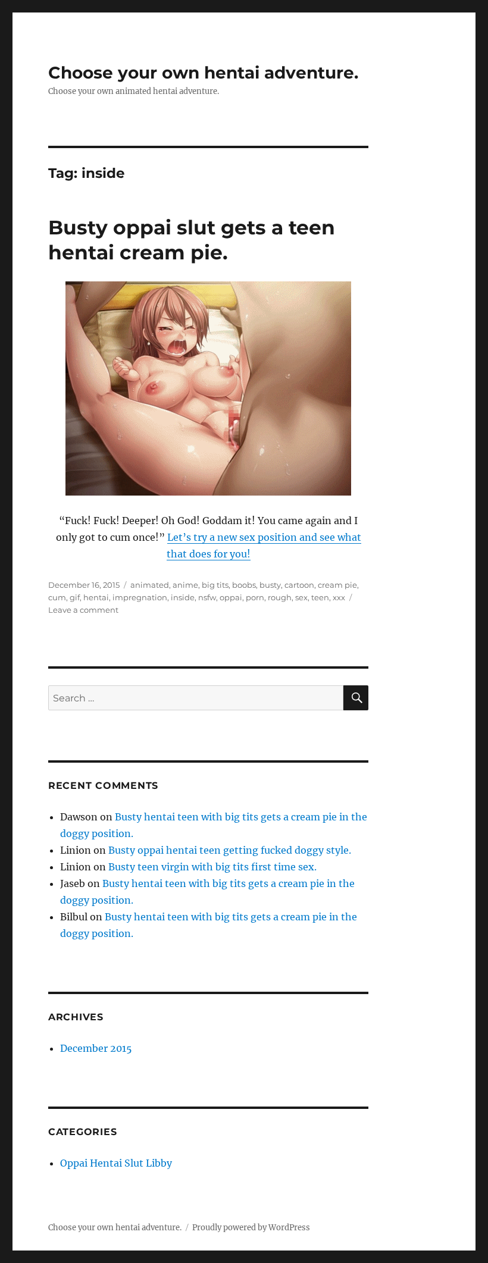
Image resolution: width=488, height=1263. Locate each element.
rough (280, 597)
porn (255, 597)
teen (320, 597)
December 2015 (96, 1048)
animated (149, 585)
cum (57, 597)
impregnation (139, 597)
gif (75, 597)
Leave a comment (83, 610)
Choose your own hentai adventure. (203, 72)
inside (183, 597)
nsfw (207, 597)
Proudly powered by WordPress (251, 1228)
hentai (96, 597)
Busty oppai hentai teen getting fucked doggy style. (229, 850)
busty (270, 585)
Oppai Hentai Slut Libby (116, 1163)
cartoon (299, 585)
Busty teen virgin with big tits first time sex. (212, 867)
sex (301, 597)
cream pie (337, 585)
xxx (339, 597)
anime (185, 585)
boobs (244, 585)
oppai (231, 597)
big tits (215, 585)
